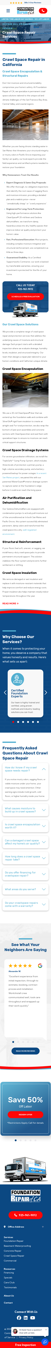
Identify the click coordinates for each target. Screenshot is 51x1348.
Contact (8, 1302)
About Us (9, 1295)
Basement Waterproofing (17, 1245)
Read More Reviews (25, 1051)
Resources (9, 1269)
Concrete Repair (12, 1250)
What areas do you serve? (20, 889)
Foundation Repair (14, 1241)
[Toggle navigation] (8, 11)
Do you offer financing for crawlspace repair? (20, 874)
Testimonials (10, 1287)
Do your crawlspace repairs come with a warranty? (21, 904)
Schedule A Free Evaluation (25, 296)
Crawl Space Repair (14, 1255)
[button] (13, 722)
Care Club (9, 1282)
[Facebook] (19, 1318)
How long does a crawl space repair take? (22, 858)
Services (8, 1237)
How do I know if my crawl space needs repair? (21, 769)
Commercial (10, 1260)
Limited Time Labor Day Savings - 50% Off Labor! (25, 19)
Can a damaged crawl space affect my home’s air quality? (22, 842)
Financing (9, 1272)
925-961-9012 (25, 289)
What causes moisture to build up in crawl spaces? (20, 810)
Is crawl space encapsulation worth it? (22, 826)
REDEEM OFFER (25, 1115)
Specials (8, 1277)
